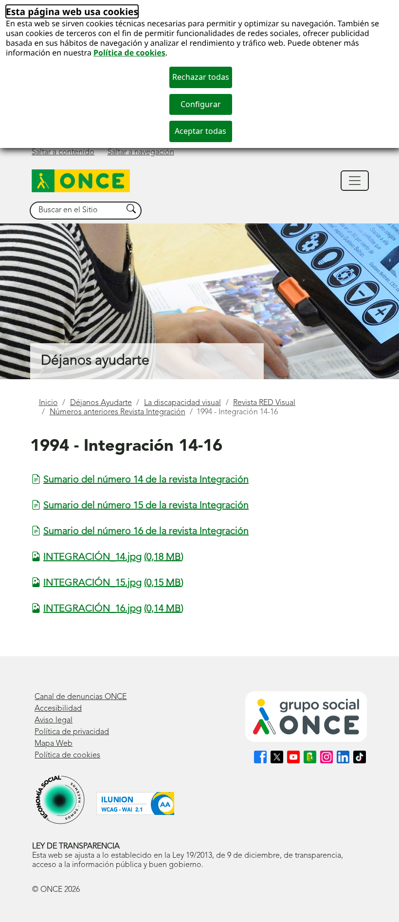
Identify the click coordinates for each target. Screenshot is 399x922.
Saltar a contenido (63, 152)
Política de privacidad (72, 732)
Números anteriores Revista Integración (117, 412)
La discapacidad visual (182, 403)
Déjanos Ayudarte (101, 403)
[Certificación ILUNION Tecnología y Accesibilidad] (135, 803)
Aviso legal (54, 720)
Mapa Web (54, 744)
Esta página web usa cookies (72, 11)
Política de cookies (129, 52)
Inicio (48, 403)
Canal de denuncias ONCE (81, 697)
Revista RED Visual (264, 403)
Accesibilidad (58, 709)
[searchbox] (76, 211)
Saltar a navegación (141, 152)
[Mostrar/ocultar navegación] (355, 180)
